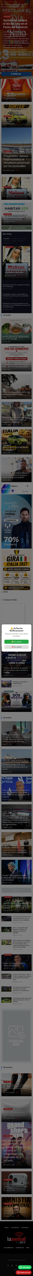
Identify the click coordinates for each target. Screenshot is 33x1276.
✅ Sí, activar (16, 642)
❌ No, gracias (16, 647)
